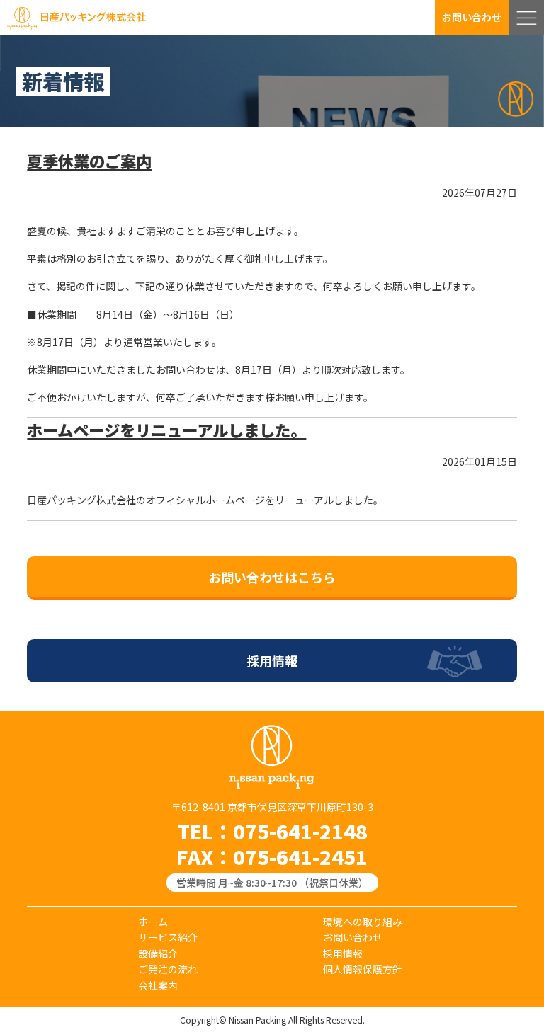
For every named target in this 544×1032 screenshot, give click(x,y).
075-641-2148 (300, 831)
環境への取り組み (362, 922)
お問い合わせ (472, 17)
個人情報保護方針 (362, 969)
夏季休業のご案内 (89, 160)
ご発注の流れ (168, 969)
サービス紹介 (168, 937)
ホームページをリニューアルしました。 (166, 429)
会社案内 (158, 985)
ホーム (153, 922)
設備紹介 (158, 953)
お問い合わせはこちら (272, 577)
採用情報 (272, 660)
